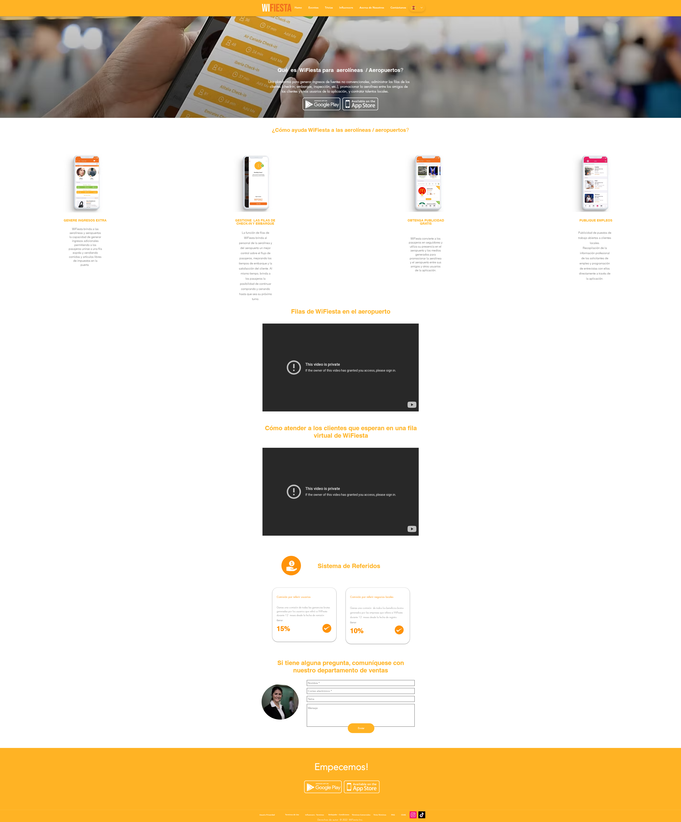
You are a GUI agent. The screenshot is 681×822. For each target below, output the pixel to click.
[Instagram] (413, 814)
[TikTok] (421, 814)
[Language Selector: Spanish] (417, 8)
